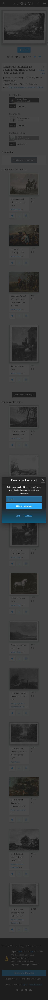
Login (18, 515)
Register (28, 515)
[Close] (43, 480)
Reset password (25, 506)
